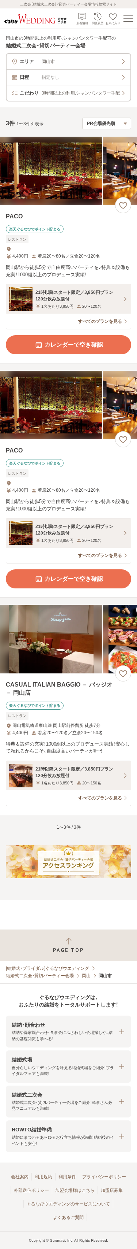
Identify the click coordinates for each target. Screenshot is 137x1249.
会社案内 (19, 1176)
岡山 (86, 975)
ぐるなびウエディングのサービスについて (68, 1203)
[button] (68, 1031)
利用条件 (67, 1176)
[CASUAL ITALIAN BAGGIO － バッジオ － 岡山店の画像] (68, 639)
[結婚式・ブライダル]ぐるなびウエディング (47, 968)
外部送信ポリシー (31, 1190)
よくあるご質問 (68, 1217)
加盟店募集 (112, 1190)
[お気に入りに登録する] (123, 205)
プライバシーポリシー (104, 1176)
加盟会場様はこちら (75, 1190)
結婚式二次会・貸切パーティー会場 (40, 975)
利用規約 (43, 1176)
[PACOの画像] (68, 171)
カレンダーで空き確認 (74, 344)
